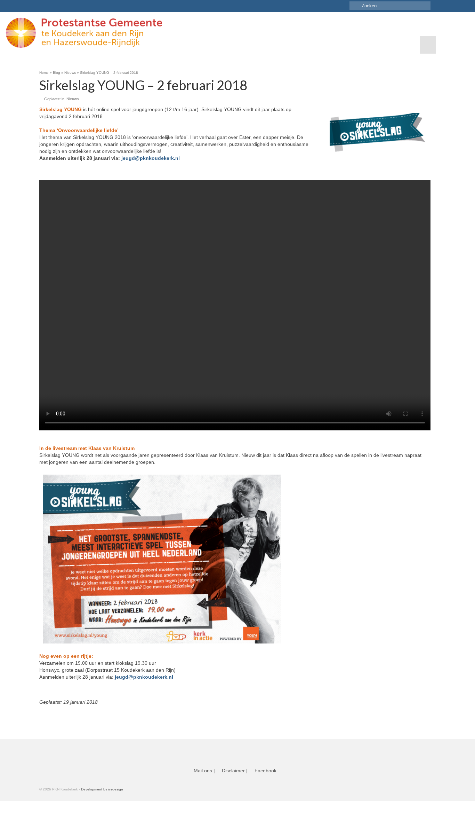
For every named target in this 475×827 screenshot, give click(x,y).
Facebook (265, 770)
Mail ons (203, 770)
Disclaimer (233, 770)
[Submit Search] (354, 5)
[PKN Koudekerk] (91, 33)
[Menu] (428, 45)
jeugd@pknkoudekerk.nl (150, 158)
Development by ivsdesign (102, 789)
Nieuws (72, 99)
